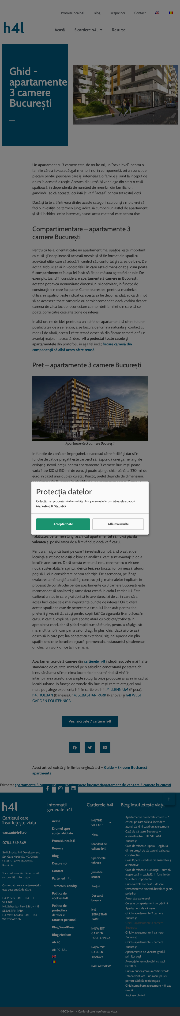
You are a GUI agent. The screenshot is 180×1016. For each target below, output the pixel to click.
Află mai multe (118, 524)
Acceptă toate (63, 524)
